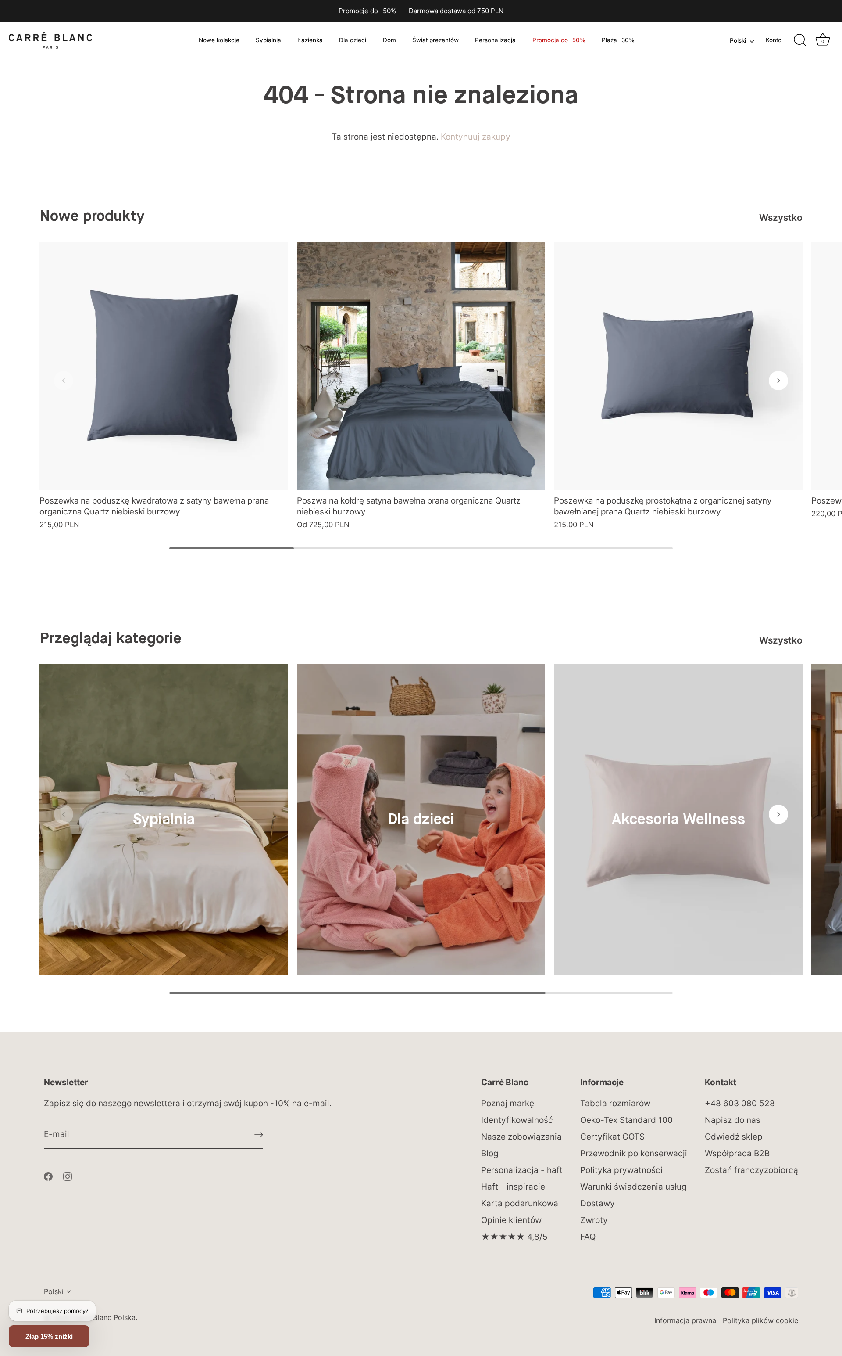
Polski (738, 40)
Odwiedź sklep (734, 1137)
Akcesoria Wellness (678, 819)
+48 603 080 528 (740, 1103)
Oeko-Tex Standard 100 (626, 1120)
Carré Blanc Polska (104, 1317)
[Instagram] (67, 1176)
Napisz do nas (732, 1120)
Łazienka (310, 39)
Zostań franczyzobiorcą (751, 1170)
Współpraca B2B (737, 1153)
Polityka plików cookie (760, 1320)
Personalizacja (495, 39)
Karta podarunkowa (519, 1203)
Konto (773, 39)
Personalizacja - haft (522, 1170)
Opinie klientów (511, 1220)
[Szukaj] (800, 40)
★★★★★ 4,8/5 (514, 1237)
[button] (63, 380)
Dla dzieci (352, 39)
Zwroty (594, 1220)
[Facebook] (48, 1176)
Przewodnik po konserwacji (633, 1153)
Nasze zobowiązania (521, 1137)
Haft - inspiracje (513, 1187)
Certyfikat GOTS (612, 1137)
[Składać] (258, 1134)
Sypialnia (268, 39)
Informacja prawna (685, 1320)
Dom (389, 39)
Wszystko (781, 217)
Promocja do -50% (558, 39)
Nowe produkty (92, 216)
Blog (490, 1153)
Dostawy (597, 1203)
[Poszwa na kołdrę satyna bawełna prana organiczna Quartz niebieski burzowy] (421, 366)
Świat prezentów (435, 39)
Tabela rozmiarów (615, 1103)
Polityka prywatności (621, 1170)
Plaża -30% (618, 39)
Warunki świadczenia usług (633, 1187)
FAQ (588, 1237)
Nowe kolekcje (219, 39)
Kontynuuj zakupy (475, 137)
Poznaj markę (507, 1103)
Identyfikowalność (517, 1120)
